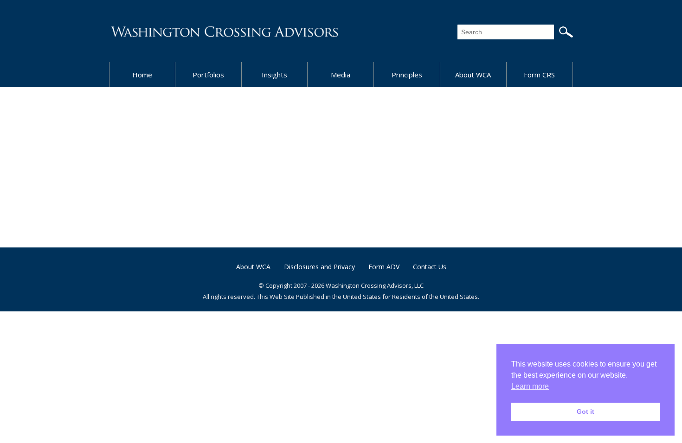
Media (340, 74)
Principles (407, 74)
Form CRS (539, 74)
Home (142, 74)
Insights (274, 74)
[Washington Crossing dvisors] (225, 30)
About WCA (473, 74)
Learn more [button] (530, 386)
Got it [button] (585, 411)
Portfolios (208, 74)
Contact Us (429, 266)
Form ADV (383, 266)
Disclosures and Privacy (319, 266)
